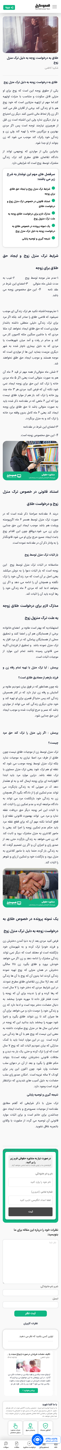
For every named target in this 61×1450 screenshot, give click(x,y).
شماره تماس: (42, 1192)
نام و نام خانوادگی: (44, 1174)
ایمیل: (55, 1299)
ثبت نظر (30, 1313)
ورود (7, 7)
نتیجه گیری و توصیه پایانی (36, 239)
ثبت (30, 1212)
